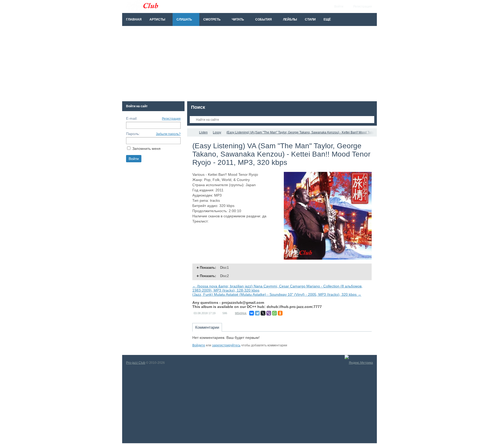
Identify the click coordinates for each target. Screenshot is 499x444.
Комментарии (207, 327)
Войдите (198, 345)
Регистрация (171, 118)
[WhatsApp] (274, 313)
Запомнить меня (146, 148)
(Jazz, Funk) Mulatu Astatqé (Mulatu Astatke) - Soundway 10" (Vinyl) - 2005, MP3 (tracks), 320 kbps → (276, 294)
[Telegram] (257, 313)
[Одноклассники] (280, 313)
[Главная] (192, 132)
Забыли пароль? (168, 134)
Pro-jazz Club (135, 363)
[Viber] (268, 313)
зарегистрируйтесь (226, 345)
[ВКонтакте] (251, 313)
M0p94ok (241, 313)
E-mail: (131, 118)
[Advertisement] (249, 65)
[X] (263, 313)
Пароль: (133, 134)
